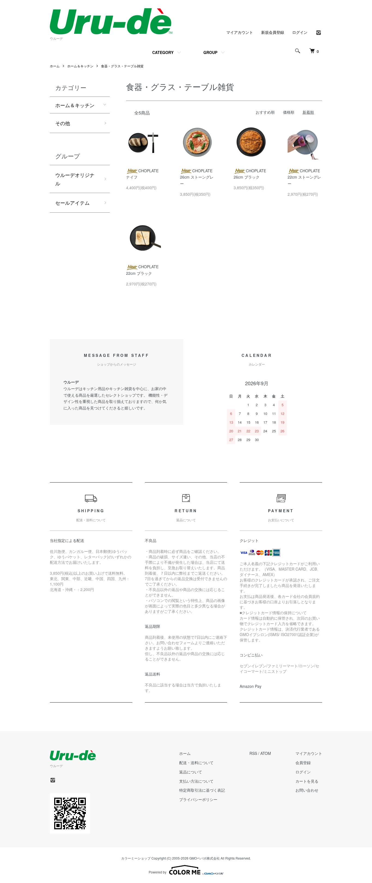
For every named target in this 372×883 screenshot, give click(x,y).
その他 (62, 122)
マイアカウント (239, 32)
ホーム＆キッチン (80, 66)
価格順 (288, 112)
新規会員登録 (272, 32)
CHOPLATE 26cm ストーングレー (197, 177)
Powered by (157, 872)
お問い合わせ (306, 790)
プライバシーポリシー (198, 799)
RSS (253, 753)
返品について (190, 771)
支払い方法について (196, 781)
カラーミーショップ (136, 858)
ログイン (299, 32)
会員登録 (303, 762)
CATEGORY (162, 52)
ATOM (265, 753)
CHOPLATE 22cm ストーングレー (304, 177)
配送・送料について (196, 762)
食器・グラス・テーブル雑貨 (122, 66)
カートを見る (306, 781)
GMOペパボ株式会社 (204, 858)
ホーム (55, 66)
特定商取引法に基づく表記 (202, 790)
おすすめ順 (265, 112)
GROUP (210, 52)
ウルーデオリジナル (74, 179)
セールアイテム (72, 202)
